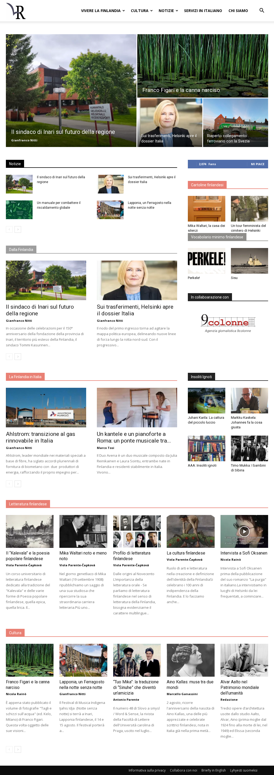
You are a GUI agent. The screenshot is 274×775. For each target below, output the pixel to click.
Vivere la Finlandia (101, 10)
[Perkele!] (206, 261)
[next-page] (17, 229)
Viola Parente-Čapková (24, 565)
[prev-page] (9, 229)
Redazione (229, 700)
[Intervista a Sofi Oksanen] (244, 531)
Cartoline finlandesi (207, 185)
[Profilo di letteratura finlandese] (137, 531)
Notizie (166, 10)
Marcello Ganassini (182, 694)
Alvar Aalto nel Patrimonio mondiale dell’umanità (239, 687)
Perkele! (194, 278)
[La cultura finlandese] (190, 531)
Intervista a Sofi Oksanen (243, 553)
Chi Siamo (238, 10)
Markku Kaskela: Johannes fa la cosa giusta (246, 422)
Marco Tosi (105, 448)
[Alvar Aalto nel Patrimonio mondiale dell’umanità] (244, 660)
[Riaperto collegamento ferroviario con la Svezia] (235, 122)
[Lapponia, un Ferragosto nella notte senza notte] (110, 209)
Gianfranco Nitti (24, 140)
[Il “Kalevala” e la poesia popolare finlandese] (30, 531)
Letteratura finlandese (28, 504)
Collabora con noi (183, 770)
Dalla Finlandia (21, 249)
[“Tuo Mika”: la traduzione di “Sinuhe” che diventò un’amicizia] (137, 660)
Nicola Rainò (230, 559)
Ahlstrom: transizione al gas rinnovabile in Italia (40, 437)
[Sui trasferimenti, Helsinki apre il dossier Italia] (169, 122)
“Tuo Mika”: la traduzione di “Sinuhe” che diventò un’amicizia (136, 687)
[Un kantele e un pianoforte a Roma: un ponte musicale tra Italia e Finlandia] (137, 407)
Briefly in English (213, 770)
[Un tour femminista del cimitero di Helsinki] (249, 209)
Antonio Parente (126, 700)
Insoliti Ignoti (201, 377)
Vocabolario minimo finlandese (217, 237)
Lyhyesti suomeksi (243, 770)
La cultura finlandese (186, 553)
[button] (261, 11)
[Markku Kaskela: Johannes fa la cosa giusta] (249, 400)
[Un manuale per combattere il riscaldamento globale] (19, 209)
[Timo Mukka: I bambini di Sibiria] (249, 448)
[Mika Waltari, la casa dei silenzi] (206, 209)
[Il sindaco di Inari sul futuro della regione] (71, 90)
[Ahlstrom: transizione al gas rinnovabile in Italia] (46, 407)
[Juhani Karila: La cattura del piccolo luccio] (206, 400)
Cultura (140, 10)
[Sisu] (249, 261)
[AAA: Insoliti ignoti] (206, 448)
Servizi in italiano (203, 10)
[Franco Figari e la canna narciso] (202, 66)
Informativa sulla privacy (147, 770)
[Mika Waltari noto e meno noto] (83, 531)
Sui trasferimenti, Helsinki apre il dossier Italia (135, 310)
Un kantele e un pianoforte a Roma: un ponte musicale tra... (134, 437)
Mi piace (257, 164)
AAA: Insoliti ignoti (202, 465)
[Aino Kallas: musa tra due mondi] (190, 660)
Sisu (234, 278)
